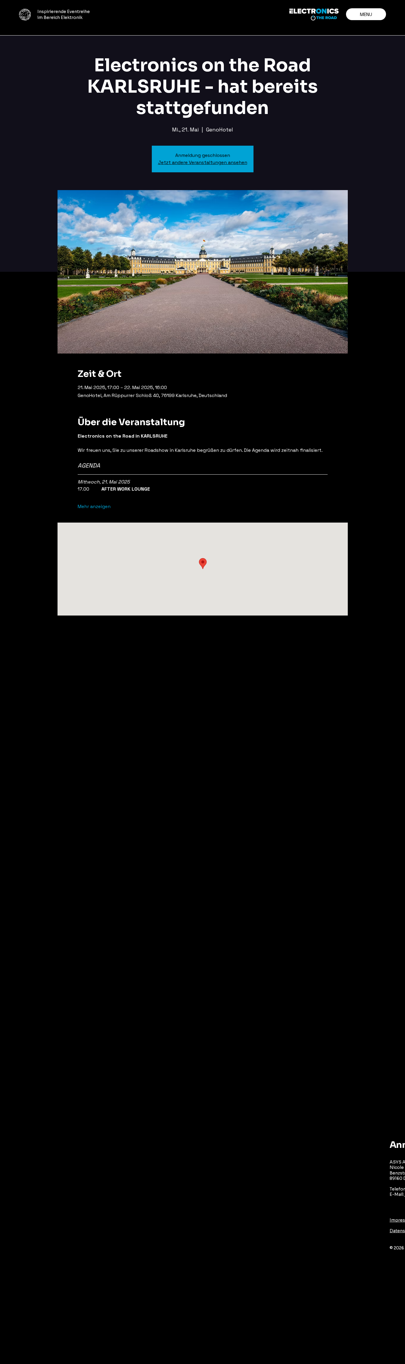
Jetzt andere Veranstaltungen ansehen (202, 162)
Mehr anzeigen (94, 506)
